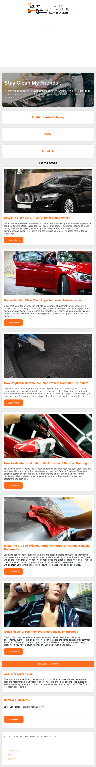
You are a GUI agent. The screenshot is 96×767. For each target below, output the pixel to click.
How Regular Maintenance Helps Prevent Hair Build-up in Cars (46, 383)
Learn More (13, 240)
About (11, 755)
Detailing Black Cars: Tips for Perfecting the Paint (38, 217)
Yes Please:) (14, 719)
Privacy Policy (14, 751)
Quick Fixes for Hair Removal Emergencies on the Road (41, 631)
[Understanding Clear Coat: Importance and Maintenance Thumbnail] (48, 294)
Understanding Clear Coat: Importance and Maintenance (42, 300)
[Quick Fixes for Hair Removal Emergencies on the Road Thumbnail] (48, 626)
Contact (12, 759)
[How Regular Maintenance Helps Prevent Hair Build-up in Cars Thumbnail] (48, 377)
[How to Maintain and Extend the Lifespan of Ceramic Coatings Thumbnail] (48, 457)
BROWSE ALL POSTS (48, 664)
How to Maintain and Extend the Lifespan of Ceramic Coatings (46, 463)
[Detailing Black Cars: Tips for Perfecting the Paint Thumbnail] (48, 212)
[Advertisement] (48, 47)
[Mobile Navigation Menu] (48, 23)
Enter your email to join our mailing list (23, 707)
